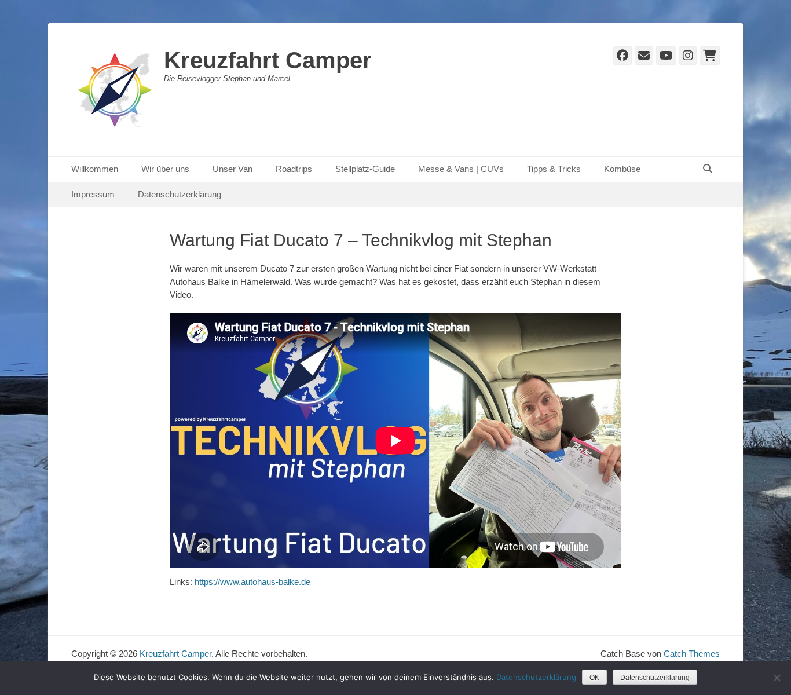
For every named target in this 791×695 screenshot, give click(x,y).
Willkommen (94, 169)
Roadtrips (294, 169)
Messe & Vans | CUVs (461, 169)
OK (594, 678)
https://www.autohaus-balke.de (252, 582)
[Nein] (776, 677)
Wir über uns (165, 169)
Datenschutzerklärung (179, 194)
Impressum (93, 194)
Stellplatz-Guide (365, 169)
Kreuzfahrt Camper (268, 60)
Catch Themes (692, 654)
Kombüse (622, 169)
